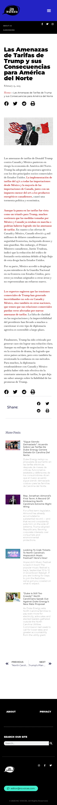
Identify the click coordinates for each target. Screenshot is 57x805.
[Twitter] (50, 765)
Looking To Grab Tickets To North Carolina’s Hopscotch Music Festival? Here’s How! (36, 554)
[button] (49, 10)
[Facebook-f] (44, 765)
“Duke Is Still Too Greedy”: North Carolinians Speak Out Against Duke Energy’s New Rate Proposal (36, 599)
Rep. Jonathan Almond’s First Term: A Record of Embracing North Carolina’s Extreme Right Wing (37, 501)
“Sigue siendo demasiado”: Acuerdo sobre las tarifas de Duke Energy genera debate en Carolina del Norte (36, 448)
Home (7, 92)
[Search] (51, 743)
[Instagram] (39, 765)
